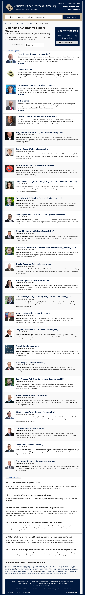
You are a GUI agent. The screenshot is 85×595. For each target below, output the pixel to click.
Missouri (21, 569)
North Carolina (43, 569)
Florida (7, 568)
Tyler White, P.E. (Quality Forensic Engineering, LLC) (39, 198)
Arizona (31, 566)
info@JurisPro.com (57, 589)
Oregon (44, 571)
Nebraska (61, 569)
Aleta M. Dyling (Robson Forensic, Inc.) (33, 281)
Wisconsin (49, 573)
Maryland (70, 568)
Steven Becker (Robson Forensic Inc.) (32, 149)
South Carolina (69, 571)
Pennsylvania (51, 571)
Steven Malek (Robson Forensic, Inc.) (32, 396)
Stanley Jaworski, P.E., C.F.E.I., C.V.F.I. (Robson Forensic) (40, 215)
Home (7, 24)
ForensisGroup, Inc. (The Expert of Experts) (35, 166)
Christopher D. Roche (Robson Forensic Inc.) (35, 461)
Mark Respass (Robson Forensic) (30, 363)
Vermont (34, 573)
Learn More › (21, 63)
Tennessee (14, 573)
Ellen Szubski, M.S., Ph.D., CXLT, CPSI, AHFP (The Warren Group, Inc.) (46, 182)
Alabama (19, 566)
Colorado (44, 566)
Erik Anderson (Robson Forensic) (30, 428)
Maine (75, 568)
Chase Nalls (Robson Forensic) (29, 445)
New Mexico (13, 571)
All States (8, 566)
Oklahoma (13, 24)
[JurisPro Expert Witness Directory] (31, 7)
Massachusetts (61, 568)
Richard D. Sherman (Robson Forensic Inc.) (35, 231)
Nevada (20, 571)
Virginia (28, 573)
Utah (23, 573)
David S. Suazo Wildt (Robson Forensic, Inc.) (35, 412)
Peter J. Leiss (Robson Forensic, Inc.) (34, 54)
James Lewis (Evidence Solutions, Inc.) (33, 313)
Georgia (12, 568)
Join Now (61, 3)
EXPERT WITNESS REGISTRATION (67, 42)
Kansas (41, 568)
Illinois (31, 568)
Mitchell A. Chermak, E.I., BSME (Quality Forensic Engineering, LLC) (46, 248)
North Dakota (53, 569)
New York (26, 571)
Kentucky (46, 568)
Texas (19, 573)
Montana (35, 569)
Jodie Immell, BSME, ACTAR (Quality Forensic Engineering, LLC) (44, 297)
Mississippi (28, 569)
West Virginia (57, 573)
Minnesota (15, 569)
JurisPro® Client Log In (73, 3)
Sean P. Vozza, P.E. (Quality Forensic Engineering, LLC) (40, 379)
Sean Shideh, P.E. (25, 70)
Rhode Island (60, 571)
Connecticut (51, 566)
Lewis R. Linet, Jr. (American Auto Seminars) (37, 117)
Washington (41, 573)
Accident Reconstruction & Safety (26, 24)
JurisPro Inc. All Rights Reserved (21, 592)
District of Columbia (62, 566)
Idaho (26, 568)
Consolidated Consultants (27, 346)
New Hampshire (70, 569)
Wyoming (65, 573)
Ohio (31, 571)
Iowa (22, 568)
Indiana (35, 568)
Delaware (72, 566)
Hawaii (18, 568)
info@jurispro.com (71, 7)
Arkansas (26, 566)
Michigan (8, 569)
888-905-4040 (74, 9)
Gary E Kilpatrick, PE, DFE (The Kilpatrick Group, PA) (39, 133)
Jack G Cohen (23, 101)
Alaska (14, 566)
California (38, 566)
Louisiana (53, 568)
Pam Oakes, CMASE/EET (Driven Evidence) (36, 85)
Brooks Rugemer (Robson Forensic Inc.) (33, 264)
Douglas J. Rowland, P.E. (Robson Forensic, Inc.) (37, 330)
